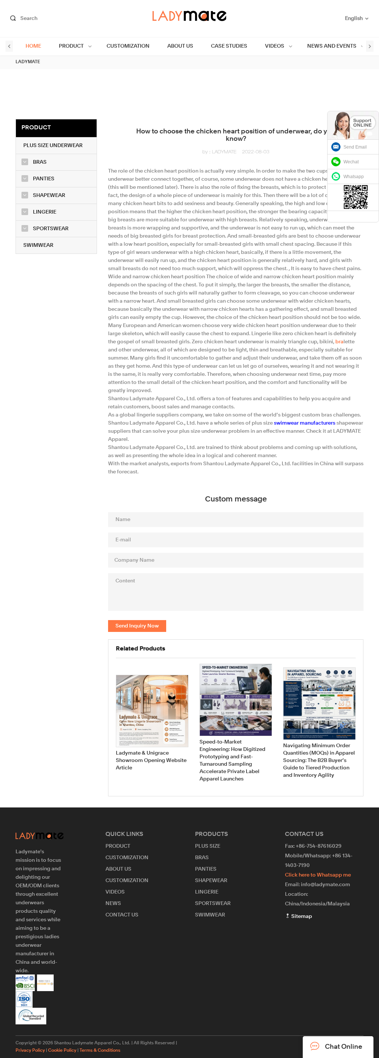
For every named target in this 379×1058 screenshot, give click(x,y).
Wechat (351, 161)
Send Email (355, 147)
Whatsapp (353, 176)
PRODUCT (71, 46)
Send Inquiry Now (137, 626)
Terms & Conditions (100, 1050)
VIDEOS (274, 46)
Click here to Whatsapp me (318, 875)
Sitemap (301, 916)
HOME (33, 46)
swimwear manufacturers (304, 423)
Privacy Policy (30, 1050)
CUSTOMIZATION (128, 46)
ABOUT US (180, 46)
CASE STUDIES (229, 46)
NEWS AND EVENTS (331, 46)
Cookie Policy (62, 1050)
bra (339, 341)
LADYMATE (28, 62)
